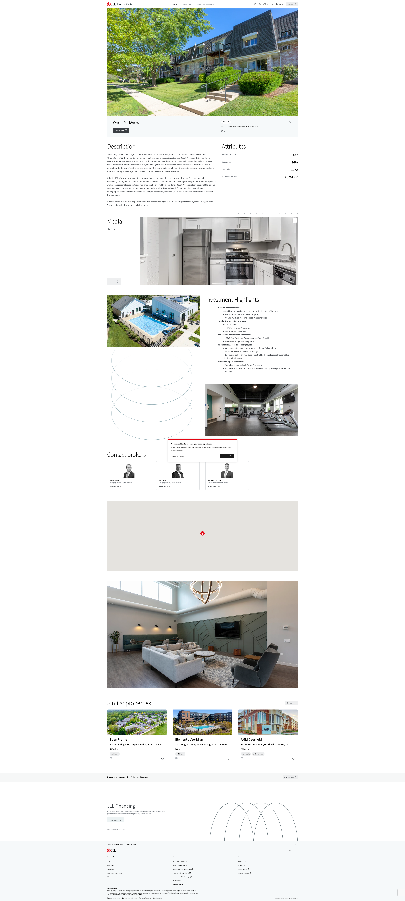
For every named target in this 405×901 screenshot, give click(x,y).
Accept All (227, 456)
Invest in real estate (179, 865)
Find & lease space (179, 862)
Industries (176, 881)
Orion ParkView (131, 844)
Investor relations (243, 873)
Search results (118, 844)
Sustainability (242, 869)
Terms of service (145, 898)
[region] (202, 450)
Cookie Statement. (177, 450)
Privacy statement (114, 898)
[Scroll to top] (296, 845)
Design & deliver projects (181, 873)
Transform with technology (181, 877)
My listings (110, 869)
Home (109, 844)
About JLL (241, 862)
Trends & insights (178, 884)
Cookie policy (157, 898)
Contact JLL (242, 865)
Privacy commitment (130, 898)
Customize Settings (178, 457)
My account (110, 865)
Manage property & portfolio (182, 869)
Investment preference (114, 873)
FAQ (108, 862)
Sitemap (109, 877)
